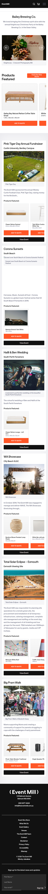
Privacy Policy (24, 844)
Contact (24, 837)
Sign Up (40, 888)
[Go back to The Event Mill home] (24, 792)
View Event (24, 239)
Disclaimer (24, 841)
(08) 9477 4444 (24, 803)
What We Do (24, 823)
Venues (24, 830)
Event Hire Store (24, 820)
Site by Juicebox (24, 859)
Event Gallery (24, 827)
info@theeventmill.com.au (24, 806)
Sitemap (24, 851)
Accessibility (24, 848)
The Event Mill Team (24, 834)
